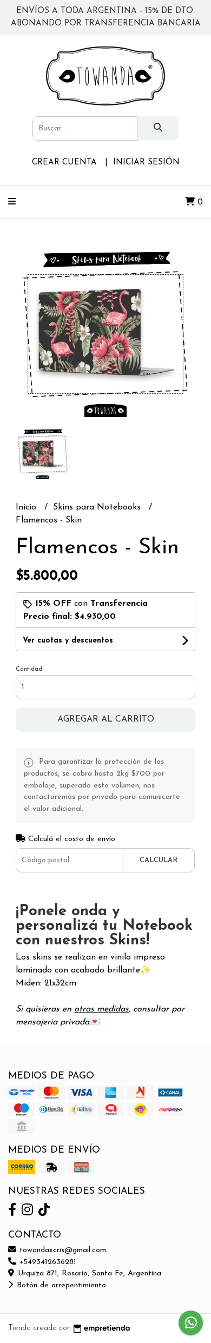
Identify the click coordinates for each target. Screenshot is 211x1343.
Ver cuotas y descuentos (68, 641)
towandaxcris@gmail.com (61, 1250)
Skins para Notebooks (98, 507)
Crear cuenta (64, 162)
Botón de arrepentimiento (60, 1285)
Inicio (27, 507)
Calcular (158, 860)
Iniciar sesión (146, 162)
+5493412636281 (46, 1262)
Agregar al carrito (105, 719)
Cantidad (29, 669)
